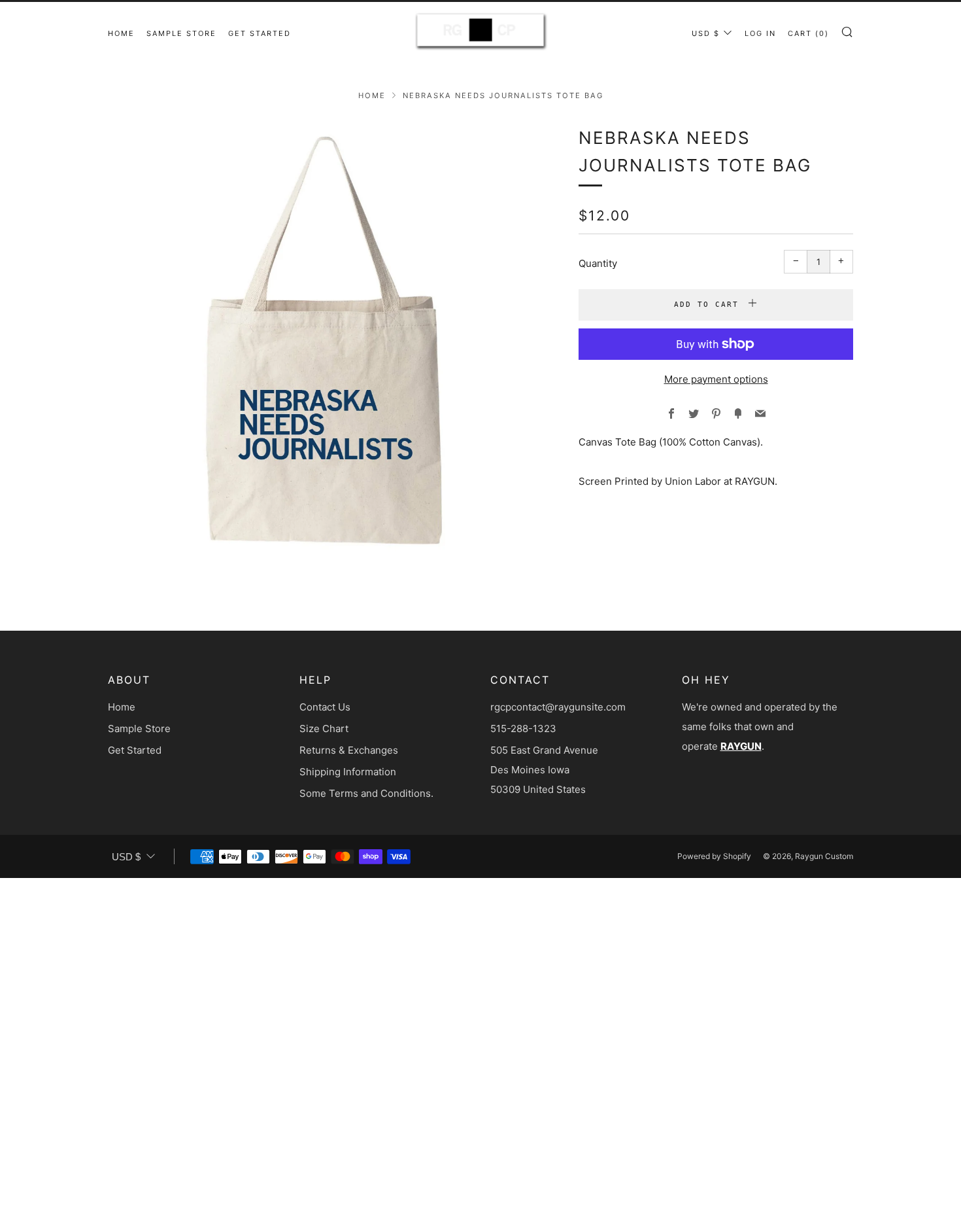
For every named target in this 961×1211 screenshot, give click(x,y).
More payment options (716, 379)
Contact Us (324, 707)
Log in (760, 33)
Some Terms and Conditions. (366, 793)
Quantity (598, 263)
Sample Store (181, 33)
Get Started (259, 33)
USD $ (706, 33)
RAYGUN (741, 746)
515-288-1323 (523, 728)
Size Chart (323, 728)
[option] (323, 340)
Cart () (808, 33)
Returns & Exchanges (348, 750)
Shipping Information (347, 771)
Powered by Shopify (714, 856)
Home (121, 33)
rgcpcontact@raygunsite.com (558, 707)
